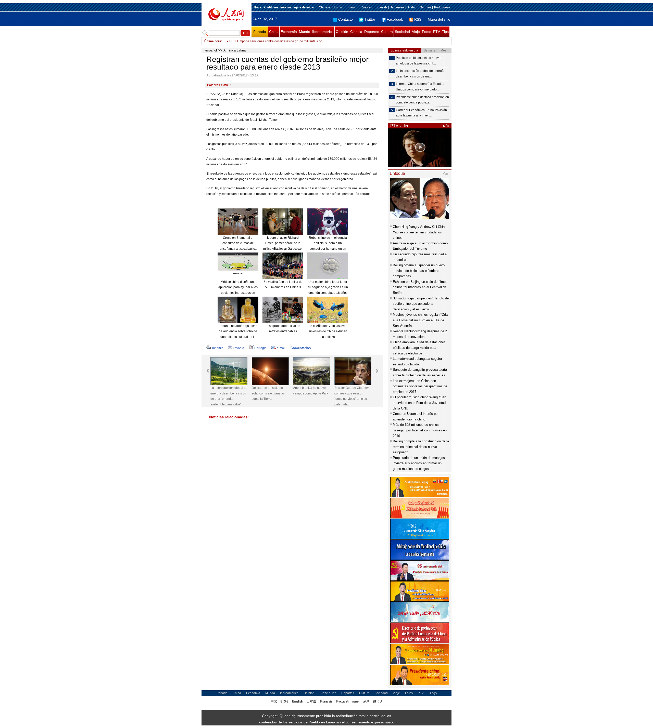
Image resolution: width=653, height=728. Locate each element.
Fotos (426, 32)
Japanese (397, 7)
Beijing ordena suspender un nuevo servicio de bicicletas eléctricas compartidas (419, 270)
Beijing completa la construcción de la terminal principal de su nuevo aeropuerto (421, 446)
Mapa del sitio (439, 19)
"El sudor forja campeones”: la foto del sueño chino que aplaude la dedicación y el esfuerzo (421, 303)
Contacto (345, 19)
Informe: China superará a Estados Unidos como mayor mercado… (420, 86)
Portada (259, 32)
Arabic (411, 7)
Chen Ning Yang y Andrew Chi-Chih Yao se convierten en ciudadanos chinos (419, 232)
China (274, 32)
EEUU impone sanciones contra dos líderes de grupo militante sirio (275, 41)
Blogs (433, 693)
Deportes (371, 32)
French (352, 7)
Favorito (238, 348)
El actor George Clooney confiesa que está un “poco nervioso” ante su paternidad (351, 396)
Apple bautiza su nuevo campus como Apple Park (310, 390)
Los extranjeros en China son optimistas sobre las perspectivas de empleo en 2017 (420, 386)
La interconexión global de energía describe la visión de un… (420, 73)
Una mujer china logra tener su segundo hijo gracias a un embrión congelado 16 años (328, 287)
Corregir (260, 348)
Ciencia (356, 32)
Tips (445, 32)
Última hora (212, 41)
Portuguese (442, 7)
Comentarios (301, 348)
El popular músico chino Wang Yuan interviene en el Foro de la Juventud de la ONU (419, 402)
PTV (436, 32)
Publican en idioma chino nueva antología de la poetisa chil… (418, 60)
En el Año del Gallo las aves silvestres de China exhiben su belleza (327, 331)
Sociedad (402, 32)
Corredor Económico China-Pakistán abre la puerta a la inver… (421, 112)
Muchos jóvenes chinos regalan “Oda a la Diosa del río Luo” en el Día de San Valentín (420, 320)
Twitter (370, 19)
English (339, 7)
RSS (417, 19)
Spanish (381, 7)
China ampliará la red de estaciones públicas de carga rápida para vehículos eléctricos (419, 347)
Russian (366, 7)
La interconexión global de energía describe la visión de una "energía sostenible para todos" (228, 396)
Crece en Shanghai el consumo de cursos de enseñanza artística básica (238, 243)
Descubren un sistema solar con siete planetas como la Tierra (268, 393)
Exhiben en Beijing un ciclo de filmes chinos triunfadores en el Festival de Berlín (420, 287)
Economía (289, 32)
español (211, 50)
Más (446, 126)
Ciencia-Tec (328, 693)
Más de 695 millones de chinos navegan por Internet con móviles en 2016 (420, 430)
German (425, 7)
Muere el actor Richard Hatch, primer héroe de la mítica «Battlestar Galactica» (283, 243)
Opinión (342, 32)
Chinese (325, 7)
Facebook (395, 19)
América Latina (234, 50)
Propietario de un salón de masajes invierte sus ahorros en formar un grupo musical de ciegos (419, 463)
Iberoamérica (323, 32)
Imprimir (217, 348)
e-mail (281, 348)
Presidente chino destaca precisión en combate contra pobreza (422, 99)
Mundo (304, 32)
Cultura (387, 32)
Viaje (416, 32)
